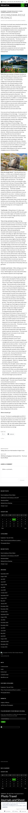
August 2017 (4, 598)
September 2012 (5, 641)
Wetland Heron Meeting (6, 503)
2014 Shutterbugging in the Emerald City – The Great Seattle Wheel (14, 456)
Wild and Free (5, 5)
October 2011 (4, 647)
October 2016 (4, 611)
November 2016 (4, 609)
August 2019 (4, 576)
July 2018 (3, 587)
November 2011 (4, 644)
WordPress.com (4, 677)
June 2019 (3, 581)
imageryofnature (12, 20)
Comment (22, 480)
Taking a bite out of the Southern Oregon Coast (12, 449)
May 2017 (3, 600)
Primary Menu (26, 5)
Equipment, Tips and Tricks (8, 11)
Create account (4, 666)
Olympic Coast (4, 505)
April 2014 (3, 636)
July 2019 (3, 579)
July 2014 (3, 628)
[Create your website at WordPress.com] (14, 1)
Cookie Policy (5, 807)
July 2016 (3, 619)
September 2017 (5, 595)
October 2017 (4, 592)
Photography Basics (5, 543)
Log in (2, 669)
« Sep (2, 528)
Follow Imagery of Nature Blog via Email (13, 711)
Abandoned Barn (5, 500)
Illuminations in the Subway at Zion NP (10, 497)
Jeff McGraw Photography (7, 705)
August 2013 (4, 638)
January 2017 (4, 603)
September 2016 (5, 614)
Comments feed (4, 674)
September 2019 (5, 573)
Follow (3, 721)
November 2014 (4, 625)
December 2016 (4, 606)
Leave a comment (21, 20)
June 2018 (3, 590)
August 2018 (4, 584)
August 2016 (4, 617)
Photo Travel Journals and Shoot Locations (12, 12)
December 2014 (4, 622)
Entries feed (3, 672)
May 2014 (3, 633)
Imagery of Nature (5, 702)
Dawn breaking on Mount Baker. (8, 495)
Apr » (25, 528)
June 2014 (3, 630)
